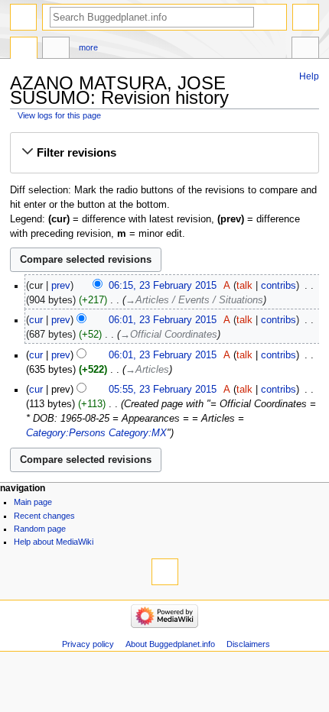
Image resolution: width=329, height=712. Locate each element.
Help (309, 76)
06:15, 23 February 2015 (163, 285)
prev (60, 285)
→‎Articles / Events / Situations (194, 300)
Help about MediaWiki (53, 541)
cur (36, 320)
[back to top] (164, 571)
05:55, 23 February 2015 (163, 389)
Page (24, 49)
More (88, 47)
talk (244, 285)
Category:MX (138, 433)
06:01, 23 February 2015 (163, 320)
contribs (278, 285)
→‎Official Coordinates (168, 334)
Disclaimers (248, 644)
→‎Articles (147, 369)
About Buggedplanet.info (170, 644)
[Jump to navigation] (23, 17)
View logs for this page (59, 115)
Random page (40, 528)
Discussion (56, 49)
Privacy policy (88, 644)
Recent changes (44, 515)
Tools (305, 49)
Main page (33, 501)
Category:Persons (66, 433)
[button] (164, 153)
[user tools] (305, 17)
